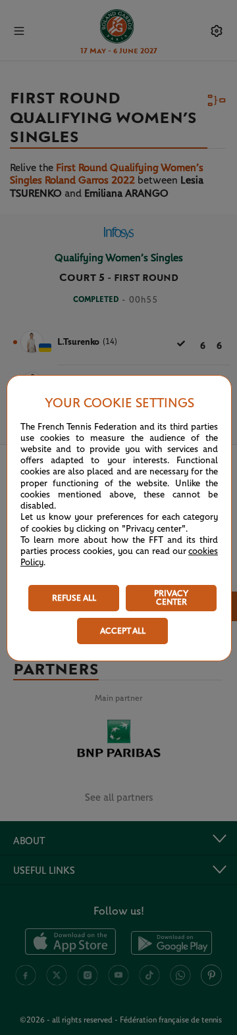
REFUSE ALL (74, 598)
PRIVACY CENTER (171, 598)
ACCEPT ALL (122, 631)
